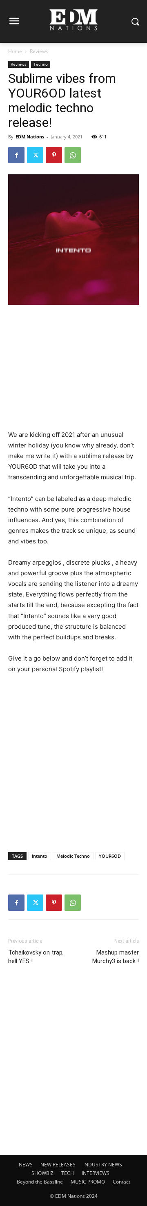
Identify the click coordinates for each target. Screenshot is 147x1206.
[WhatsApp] (73, 155)
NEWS (26, 1164)
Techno (40, 64)
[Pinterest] (54, 155)
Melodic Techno (73, 856)
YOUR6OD (110, 856)
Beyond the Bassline (40, 1181)
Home (15, 51)
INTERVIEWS (95, 1173)
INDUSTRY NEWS (102, 1164)
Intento (39, 856)
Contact (121, 1181)
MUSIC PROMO (88, 1181)
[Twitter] (35, 155)
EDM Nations (30, 137)
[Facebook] (16, 155)
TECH (67, 1173)
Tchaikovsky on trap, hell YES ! (36, 957)
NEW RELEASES (58, 1164)
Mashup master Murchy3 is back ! (115, 957)
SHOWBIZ (42, 1173)
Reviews (39, 51)
